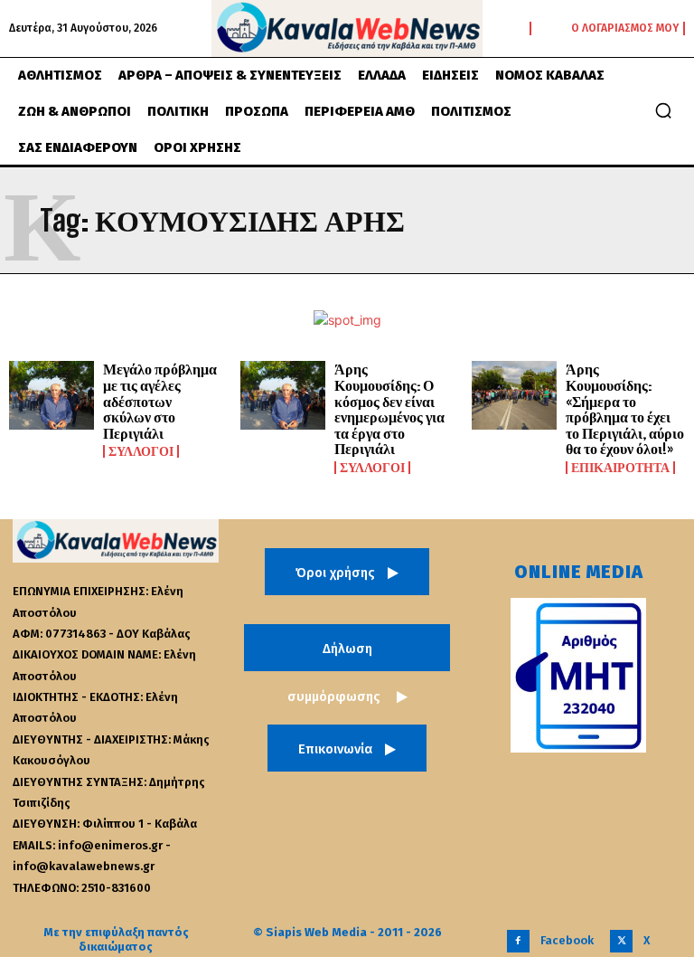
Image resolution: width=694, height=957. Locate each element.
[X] (621, 941)
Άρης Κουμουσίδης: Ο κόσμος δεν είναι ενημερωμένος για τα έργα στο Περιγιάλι (389, 408)
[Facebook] (518, 941)
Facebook (567, 940)
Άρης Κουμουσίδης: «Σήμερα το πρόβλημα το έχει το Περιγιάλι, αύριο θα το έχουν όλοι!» (625, 408)
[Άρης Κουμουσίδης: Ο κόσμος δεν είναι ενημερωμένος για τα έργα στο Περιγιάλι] (282, 395)
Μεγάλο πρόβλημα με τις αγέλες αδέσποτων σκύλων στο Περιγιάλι (160, 400)
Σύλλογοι (141, 451)
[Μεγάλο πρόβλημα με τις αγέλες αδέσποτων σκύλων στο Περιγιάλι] (51, 395)
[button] (663, 110)
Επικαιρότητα (620, 467)
